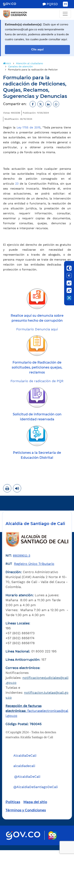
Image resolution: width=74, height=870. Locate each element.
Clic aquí (37, 49)
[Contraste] (69, 268)
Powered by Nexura (59, 848)
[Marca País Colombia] (52, 835)
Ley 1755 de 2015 (28, 127)
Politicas (13, 802)
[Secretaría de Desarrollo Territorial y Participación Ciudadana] (37, 14)
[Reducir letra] (69, 283)
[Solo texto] (69, 275)
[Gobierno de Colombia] (12, 4)
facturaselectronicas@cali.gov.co (37, 711)
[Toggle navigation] (65, 14)
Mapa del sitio (35, 802)
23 (16, 183)
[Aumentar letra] (69, 290)
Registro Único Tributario (34, 564)
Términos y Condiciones (26, 810)
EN (65, 4)
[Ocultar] (69, 298)
